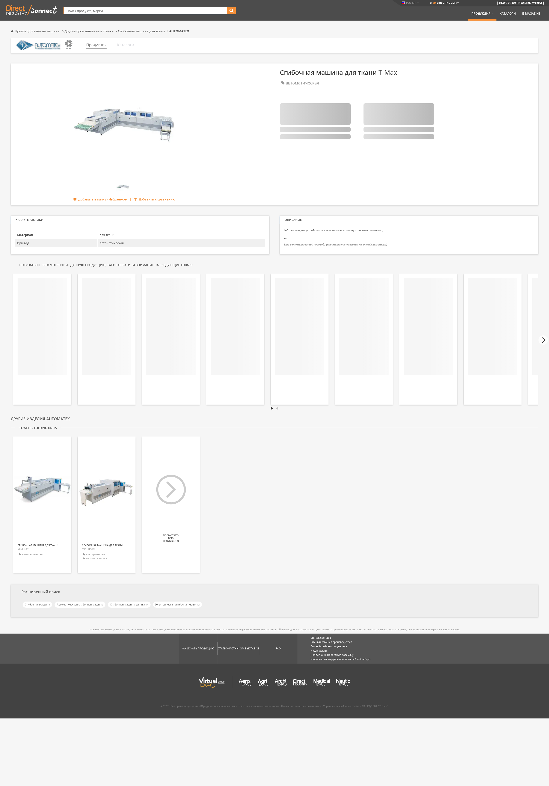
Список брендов (321, 638)
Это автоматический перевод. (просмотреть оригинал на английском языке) (335, 244)
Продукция (480, 13)
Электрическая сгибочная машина (177, 604)
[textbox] (145, 10)
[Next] (543, 340)
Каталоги (508, 13)
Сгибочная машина (37, 604)
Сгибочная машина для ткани (129, 604)
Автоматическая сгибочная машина (80, 604)
